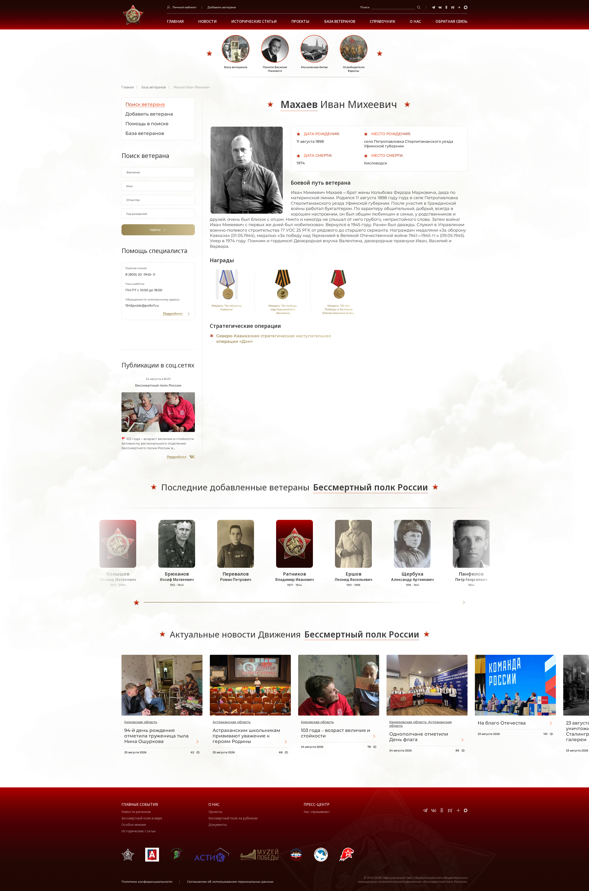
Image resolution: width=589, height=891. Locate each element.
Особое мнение (133, 824)
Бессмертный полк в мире (141, 818)
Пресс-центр (316, 804)
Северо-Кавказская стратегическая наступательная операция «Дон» (273, 338)
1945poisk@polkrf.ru (142, 305)
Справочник (382, 21)
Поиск (365, 7)
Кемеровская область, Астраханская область (420, 724)
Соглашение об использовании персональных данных (230, 881)
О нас (213, 804)
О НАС (415, 21)
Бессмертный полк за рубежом (232, 818)
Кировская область (140, 722)
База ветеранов (339, 21)
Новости (207, 21)
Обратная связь (452, 21)
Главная (175, 21)
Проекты (300, 21)
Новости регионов (136, 811)
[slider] (136, 602)
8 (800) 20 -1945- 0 (140, 274)
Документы (217, 824)
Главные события (139, 804)
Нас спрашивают (317, 811)
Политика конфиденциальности (146, 881)
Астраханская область (232, 722)
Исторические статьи (254, 21)
